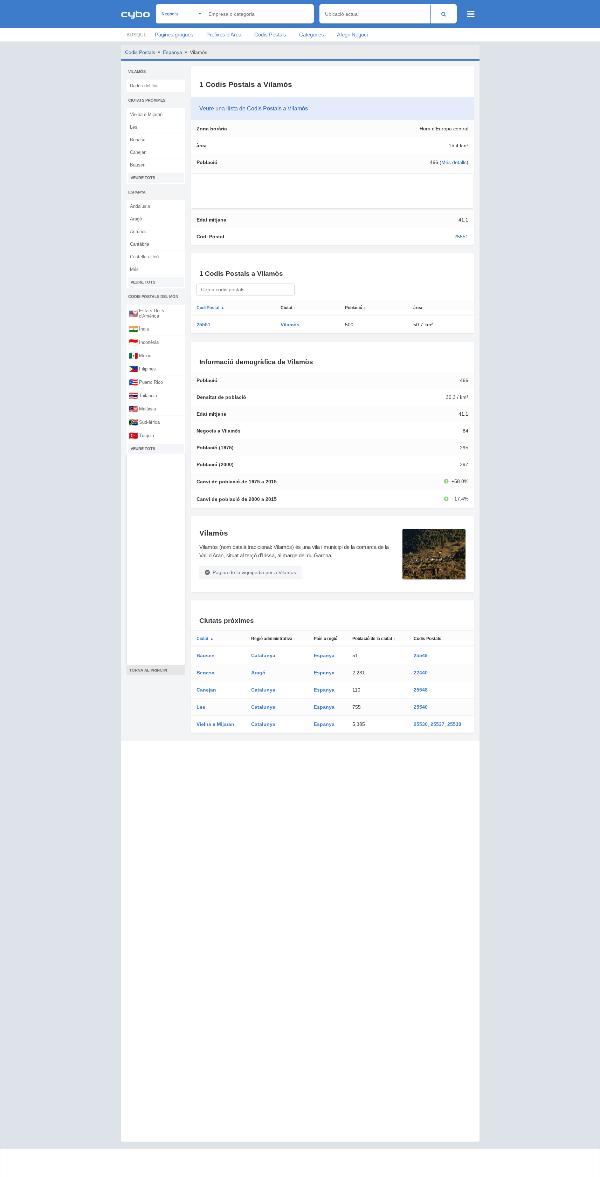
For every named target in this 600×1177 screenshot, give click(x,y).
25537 (437, 724)
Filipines (142, 369)
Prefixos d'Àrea (223, 35)
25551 (461, 236)
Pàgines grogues (174, 35)
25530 (421, 724)
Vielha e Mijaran (146, 114)
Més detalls (454, 162)
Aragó (136, 219)
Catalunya (263, 655)
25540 (421, 707)
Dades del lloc (144, 85)
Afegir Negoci (352, 35)
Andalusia (140, 206)
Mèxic (140, 355)
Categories (311, 35)
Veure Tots (143, 178)
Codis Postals (270, 35)
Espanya (172, 52)
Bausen (137, 165)
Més (134, 269)
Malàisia (142, 409)
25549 (421, 655)
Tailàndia (143, 395)
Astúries (138, 231)
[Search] (443, 13)
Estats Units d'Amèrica (146, 313)
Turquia (141, 435)
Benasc (137, 139)
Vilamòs (290, 324)
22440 (421, 672)
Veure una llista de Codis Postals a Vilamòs (253, 108)
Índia (139, 329)
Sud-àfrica (144, 422)
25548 (421, 690)
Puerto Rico (146, 382)
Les (133, 127)
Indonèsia (144, 342)
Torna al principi (148, 670)
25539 (454, 724)
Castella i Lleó (144, 256)
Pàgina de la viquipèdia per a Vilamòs (254, 572)
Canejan (138, 152)
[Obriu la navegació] (471, 14)
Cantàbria (139, 244)
